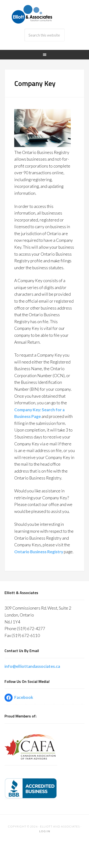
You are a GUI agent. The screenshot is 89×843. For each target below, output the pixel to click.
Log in (44, 831)
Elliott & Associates (45, 14)
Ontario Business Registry (38, 551)
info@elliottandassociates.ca (32, 666)
